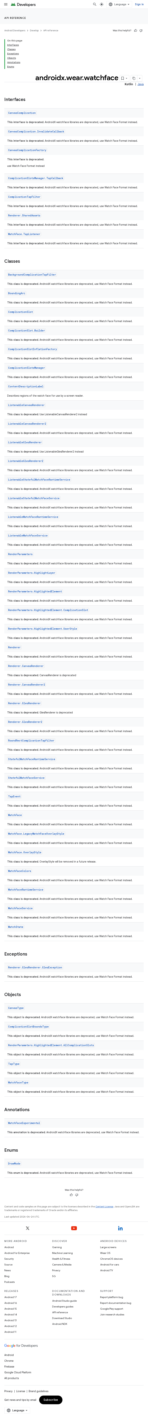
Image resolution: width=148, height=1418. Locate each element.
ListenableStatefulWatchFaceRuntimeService (39, 479)
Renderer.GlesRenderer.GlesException (35, 967)
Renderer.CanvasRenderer (25, 666)
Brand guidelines (38, 1391)
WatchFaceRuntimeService (25, 889)
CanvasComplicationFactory (27, 150)
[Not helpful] (141, 30)
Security (9, 1258)
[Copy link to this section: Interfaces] (29, 100)
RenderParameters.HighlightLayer (31, 572)
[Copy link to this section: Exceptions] (30, 954)
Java (141, 84)
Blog (6, 1276)
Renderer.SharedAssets (24, 215)
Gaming (57, 1247)
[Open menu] (5, 4)
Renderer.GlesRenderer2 (25, 722)
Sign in (139, 4)
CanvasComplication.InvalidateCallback (36, 131)
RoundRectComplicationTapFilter (31, 740)
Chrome (9, 1360)
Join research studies (112, 1314)
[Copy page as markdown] (134, 78)
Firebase (9, 1366)
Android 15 (10, 1308)
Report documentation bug (115, 1303)
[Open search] (95, 4)
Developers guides (62, 1306)
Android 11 (10, 1332)
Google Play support (111, 1308)
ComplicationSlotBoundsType (28, 1026)
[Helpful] (135, 30)
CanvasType (16, 1008)
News (7, 1270)
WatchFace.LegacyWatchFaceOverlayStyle (36, 833)
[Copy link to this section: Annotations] (33, 1110)
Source (8, 1264)
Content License (104, 1206)
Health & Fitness (61, 1258)
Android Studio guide (64, 1300)
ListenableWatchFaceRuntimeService (33, 517)
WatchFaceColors (19, 871)
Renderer (14, 647)
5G (54, 1276)
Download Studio (62, 1318)
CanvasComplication (22, 113)
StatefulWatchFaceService (26, 777)
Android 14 (10, 1314)
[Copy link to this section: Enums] (21, 1150)
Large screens (108, 1247)
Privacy (56, 1270)
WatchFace (15, 815)
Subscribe (50, 1400)
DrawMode (14, 1163)
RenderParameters (20, 554)
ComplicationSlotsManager (26, 367)
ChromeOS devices (111, 1258)
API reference (15, 18)
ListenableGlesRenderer (25, 442)
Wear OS (105, 1253)
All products (11, 1378)
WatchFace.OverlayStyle (24, 852)
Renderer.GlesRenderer (24, 703)
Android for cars (109, 1264)
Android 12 (10, 1326)
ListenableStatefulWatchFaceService (34, 498)
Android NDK (59, 1324)
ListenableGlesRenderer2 (25, 461)
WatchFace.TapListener (24, 234)
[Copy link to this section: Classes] (23, 261)
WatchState (15, 927)
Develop (34, 30)
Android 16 (10, 1303)
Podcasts (9, 1282)
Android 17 (10, 1297)
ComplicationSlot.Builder (26, 330)
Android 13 (10, 1320)
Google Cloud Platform (17, 1372)
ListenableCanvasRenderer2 (27, 423)
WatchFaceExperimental (24, 1123)
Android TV (106, 1270)
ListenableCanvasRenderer (26, 405)
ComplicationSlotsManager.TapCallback (35, 178)
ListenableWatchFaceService (28, 535)
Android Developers (14, 30)
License (20, 1391)
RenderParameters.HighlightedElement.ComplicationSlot (48, 610)
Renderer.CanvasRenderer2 (26, 684)
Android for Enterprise (17, 1253)
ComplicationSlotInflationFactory (32, 349)
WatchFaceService (20, 908)
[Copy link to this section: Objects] (24, 995)
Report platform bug (111, 1297)
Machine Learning (62, 1253)
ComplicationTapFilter (24, 196)
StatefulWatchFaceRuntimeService (31, 759)
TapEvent (14, 796)
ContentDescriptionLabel (25, 386)
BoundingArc (16, 293)
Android (9, 1247)
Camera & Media (61, 1264)
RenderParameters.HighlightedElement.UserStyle (42, 628)
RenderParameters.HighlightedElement (35, 591)
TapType (13, 1064)
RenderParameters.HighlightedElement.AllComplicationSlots (51, 1045)
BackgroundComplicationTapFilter (32, 274)
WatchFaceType (18, 1082)
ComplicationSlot (20, 312)
